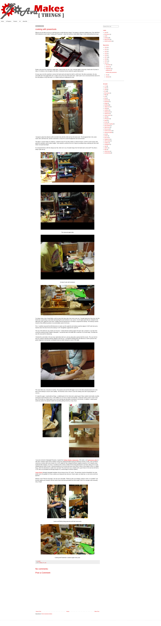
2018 (106, 55)
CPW (105, 89)
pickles (106, 135)
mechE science (107, 41)
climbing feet (107, 111)
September (108, 68)
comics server (107, 115)
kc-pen (106, 122)
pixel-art (106, 137)
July (107, 74)
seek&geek (107, 144)
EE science (107, 34)
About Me (25, 21)
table (105, 149)
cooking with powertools (111, 72)
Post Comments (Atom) (47, 613)
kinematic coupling (108, 124)
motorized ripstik (108, 132)
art (105, 36)
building (40, 562)
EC (43, 562)
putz (45, 562)
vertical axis (107, 151)
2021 (106, 49)
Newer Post (38, 611)
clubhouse (106, 113)
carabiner (106, 110)
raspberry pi (107, 139)
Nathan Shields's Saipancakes (71, 460)
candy (105, 108)
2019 (106, 53)
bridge (105, 103)
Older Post (96, 611)
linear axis (106, 129)
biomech (106, 99)
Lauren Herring (38, 472)
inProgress (106, 118)
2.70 (105, 86)
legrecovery (107, 39)
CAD (105, 32)
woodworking (107, 153)
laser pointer (107, 125)
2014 (106, 63)
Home (2, 21)
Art (20, 21)
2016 (106, 59)
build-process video (92, 460)
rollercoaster (107, 141)
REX (105, 94)
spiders (106, 147)
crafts (105, 117)
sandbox (106, 142)
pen (105, 134)
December (108, 64)
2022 (106, 47)
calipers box (107, 106)
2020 (106, 51)
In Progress (8, 21)
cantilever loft (109, 70)
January (108, 76)
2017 (106, 57)
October (108, 66)
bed (105, 98)
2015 (106, 61)
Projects (15, 21)
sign (105, 146)
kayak (105, 120)
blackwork (106, 101)
